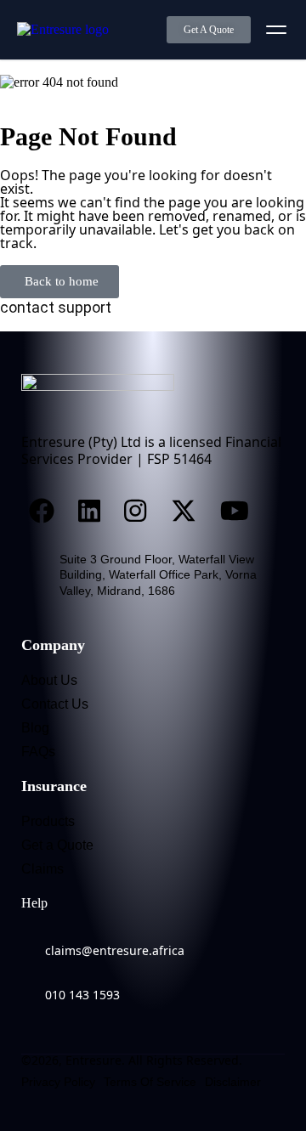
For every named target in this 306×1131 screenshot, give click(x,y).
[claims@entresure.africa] (29, 939)
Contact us (54, 704)
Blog (35, 728)
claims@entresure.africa (114, 950)
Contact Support (55, 307)
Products (48, 821)
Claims (42, 869)
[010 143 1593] (29, 983)
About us (49, 680)
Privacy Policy (58, 1082)
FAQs (38, 751)
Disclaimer (233, 1082)
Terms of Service (150, 1082)
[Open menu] (276, 29)
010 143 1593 (82, 995)
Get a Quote (57, 845)
